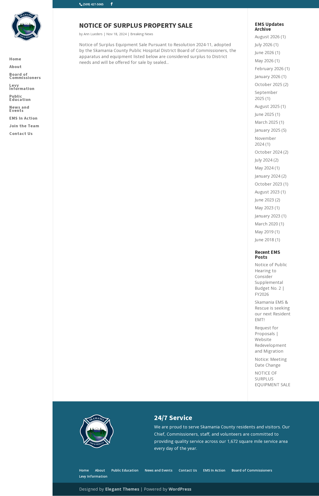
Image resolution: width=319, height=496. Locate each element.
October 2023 (268, 184)
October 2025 (268, 84)
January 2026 (267, 76)
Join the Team (24, 126)
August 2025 (267, 106)
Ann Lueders (93, 34)
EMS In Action (23, 119)
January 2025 (267, 130)
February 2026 (269, 68)
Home (15, 59)
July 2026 (263, 44)
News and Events (19, 109)
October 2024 (268, 152)
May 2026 (264, 60)
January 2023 (267, 216)
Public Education (20, 98)
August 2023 (267, 192)
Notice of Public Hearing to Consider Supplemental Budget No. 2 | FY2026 (271, 279)
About (15, 67)
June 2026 (264, 52)
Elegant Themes (122, 489)
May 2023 (264, 207)
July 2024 (263, 160)
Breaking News (141, 34)
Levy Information (22, 87)
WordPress (180, 489)
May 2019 (264, 231)
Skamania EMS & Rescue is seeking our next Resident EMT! (273, 311)
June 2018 (264, 239)
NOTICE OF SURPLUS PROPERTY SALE (136, 25)
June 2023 (264, 200)
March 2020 (266, 224)
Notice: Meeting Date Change (271, 362)
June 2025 (264, 114)
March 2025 (266, 122)
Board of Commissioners (25, 76)
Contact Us (21, 134)
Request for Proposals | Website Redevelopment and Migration (270, 339)
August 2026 (267, 36)
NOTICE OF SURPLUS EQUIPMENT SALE (272, 378)
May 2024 (264, 168)
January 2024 (267, 176)
